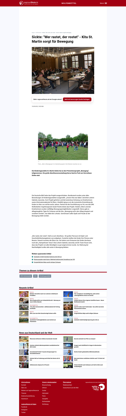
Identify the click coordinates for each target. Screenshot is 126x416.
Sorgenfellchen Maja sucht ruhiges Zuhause (47, 262)
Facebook (24, 407)
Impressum (24, 399)
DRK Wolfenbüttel (25, 276)
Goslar (44, 390)
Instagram (24, 410)
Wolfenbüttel (38, 32)
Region (33, 32)
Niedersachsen (67, 385)
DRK (35, 276)
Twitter (23, 412)
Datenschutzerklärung (28, 396)
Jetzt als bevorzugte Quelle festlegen (77, 99)
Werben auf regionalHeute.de (30, 390)
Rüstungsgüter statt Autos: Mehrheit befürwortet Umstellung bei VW (54, 259)
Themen (23, 393)
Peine (44, 396)
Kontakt (23, 385)
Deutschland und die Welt (70, 388)
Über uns (24, 388)
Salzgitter (45, 399)
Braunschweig (46, 385)
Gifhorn (44, 388)
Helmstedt (45, 393)
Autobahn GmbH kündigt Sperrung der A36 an (48, 257)
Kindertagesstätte (45, 276)
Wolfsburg (45, 404)
